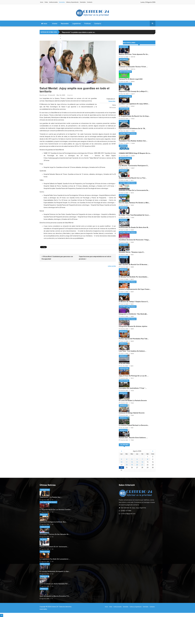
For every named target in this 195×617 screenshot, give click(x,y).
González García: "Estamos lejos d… (132, 252)
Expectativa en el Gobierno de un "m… (132, 128)
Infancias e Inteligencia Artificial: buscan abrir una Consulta (84, 37)
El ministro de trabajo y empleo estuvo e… (134, 301)
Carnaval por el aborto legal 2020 (130, 79)
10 (121, 462)
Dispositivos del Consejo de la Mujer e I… (134, 91)
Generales (62, 2)
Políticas (87, 24)
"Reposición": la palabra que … (51, 497)
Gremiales (83, 2)
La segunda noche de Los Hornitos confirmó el (79, 35)
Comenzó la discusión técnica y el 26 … (133, 67)
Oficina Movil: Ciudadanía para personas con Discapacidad (57, 258)
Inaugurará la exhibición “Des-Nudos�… (133, 314)
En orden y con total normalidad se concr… (134, 215)
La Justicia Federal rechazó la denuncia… (134, 425)
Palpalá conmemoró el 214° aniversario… (54, 547)
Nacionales (65, 24)
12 (132, 462)
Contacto (89, 2)
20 (137, 465)
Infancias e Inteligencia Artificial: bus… (53, 522)
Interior (54, 24)
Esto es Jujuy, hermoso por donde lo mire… (134, 203)
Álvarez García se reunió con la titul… (133, 178)
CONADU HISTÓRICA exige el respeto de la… (135, 153)
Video (46, 2)
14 (142, 462)
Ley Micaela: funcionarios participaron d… (134, 165)
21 (142, 465)
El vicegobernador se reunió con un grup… (134, 116)
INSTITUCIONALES (125, 71)
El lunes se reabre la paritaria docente (133, 400)
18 (126, 465)
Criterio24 (51, 95)
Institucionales (53, 2)
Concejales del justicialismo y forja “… (133, 388)
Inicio (41, 2)
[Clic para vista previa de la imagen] (78, 62)
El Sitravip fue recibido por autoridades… (134, 277)
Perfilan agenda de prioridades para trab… (134, 339)
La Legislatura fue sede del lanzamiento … (55, 559)
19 (132, 465)
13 (137, 462)
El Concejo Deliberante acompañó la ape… (55, 571)
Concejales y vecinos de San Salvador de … (55, 534)
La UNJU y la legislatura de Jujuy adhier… (134, 104)
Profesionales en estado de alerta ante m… (134, 227)
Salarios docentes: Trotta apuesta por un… (134, 54)
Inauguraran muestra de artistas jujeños (133, 326)
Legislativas (76, 24)
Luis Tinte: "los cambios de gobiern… (132, 351)
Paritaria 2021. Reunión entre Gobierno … (133, 438)
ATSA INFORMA (124, 363)
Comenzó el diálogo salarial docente (132, 413)
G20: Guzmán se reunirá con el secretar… (134, 264)
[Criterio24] (92, 13)
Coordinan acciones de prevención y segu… (134, 240)
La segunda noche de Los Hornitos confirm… (56, 509)
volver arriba (112, 266)
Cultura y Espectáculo (72, 2)
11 (126, 462)
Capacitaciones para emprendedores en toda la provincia (95, 258)
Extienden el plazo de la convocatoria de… (134, 190)
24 (121, 467)
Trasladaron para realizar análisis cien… (133, 141)
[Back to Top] (1, 615)
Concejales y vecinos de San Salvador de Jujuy (79, 40)
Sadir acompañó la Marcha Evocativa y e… (55, 596)
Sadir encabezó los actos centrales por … (54, 584)
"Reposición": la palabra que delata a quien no (79, 32)
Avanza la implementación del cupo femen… (135, 289)
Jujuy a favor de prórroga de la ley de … (133, 376)
